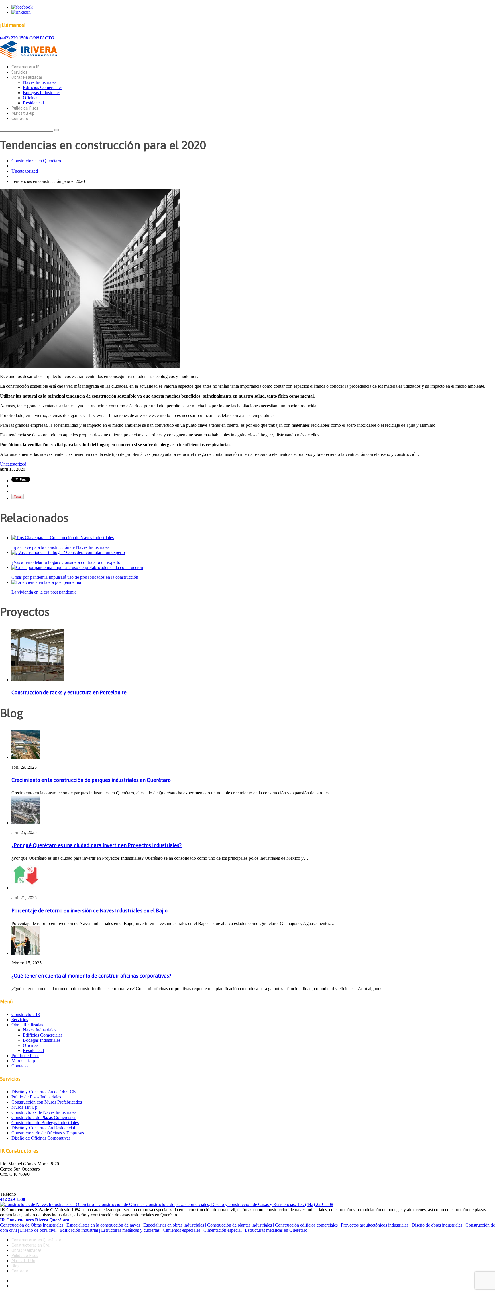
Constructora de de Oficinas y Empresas (47, 1132)
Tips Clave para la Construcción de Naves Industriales (60, 547)
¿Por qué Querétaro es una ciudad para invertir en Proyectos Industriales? (96, 845)
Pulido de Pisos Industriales (36, 1096)
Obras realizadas (26, 1250)
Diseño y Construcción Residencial (43, 1127)
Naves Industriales (39, 82)
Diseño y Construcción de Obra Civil (45, 1091)
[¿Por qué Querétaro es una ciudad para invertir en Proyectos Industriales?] (25, 822)
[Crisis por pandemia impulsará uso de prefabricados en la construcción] (77, 567)
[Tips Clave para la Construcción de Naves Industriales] (62, 537)
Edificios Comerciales (42, 87)
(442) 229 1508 (14, 37)
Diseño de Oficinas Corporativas (40, 1138)
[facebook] (22, 7)
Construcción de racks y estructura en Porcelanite (69, 692)
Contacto (19, 118)
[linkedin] (21, 12)
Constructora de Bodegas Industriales (45, 1122)
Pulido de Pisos (24, 108)
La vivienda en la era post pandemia (43, 592)
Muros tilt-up (22, 113)
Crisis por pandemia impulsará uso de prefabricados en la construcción (74, 577)
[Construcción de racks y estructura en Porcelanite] (37, 679)
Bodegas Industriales (41, 92)
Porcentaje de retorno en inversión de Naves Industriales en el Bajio (89, 911)
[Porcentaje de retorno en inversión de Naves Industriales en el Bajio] (25, 887)
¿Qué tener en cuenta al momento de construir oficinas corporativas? (91, 976)
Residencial (33, 102)
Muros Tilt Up (24, 1107)
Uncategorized (24, 171)
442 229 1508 (12, 1199)
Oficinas (30, 97)
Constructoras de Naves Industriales (43, 1112)
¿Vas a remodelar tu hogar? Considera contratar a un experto (65, 562)
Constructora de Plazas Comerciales (43, 1117)
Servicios (19, 72)
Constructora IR (25, 67)
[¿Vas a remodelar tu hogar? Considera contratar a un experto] (68, 552)
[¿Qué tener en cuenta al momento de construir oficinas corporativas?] (25, 953)
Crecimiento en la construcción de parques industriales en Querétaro (91, 780)
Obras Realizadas (27, 77)
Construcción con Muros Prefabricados (46, 1102)
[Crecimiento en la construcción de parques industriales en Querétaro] (25, 757)
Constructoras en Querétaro (36, 160)
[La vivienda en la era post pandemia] (46, 582)
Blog (15, 1266)
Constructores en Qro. (30, 1245)
